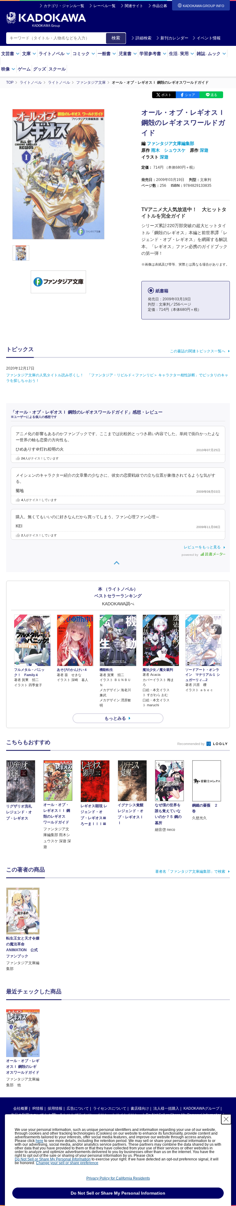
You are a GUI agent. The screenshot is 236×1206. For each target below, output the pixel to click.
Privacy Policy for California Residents (118, 1178)
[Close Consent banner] (226, 1119)
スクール (57, 68)
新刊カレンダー (174, 38)
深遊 (204, 150)
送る (213, 95)
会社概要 (20, 1108)
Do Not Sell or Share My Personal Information (53, 1159)
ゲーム (24, 68)
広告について (78, 1108)
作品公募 (159, 6)
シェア (190, 95)
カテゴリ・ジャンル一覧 (64, 6)
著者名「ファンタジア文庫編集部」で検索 (190, 871)
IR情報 (37, 1108)
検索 (116, 37)
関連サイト (134, 6)
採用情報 (55, 1108)
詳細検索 (143, 38)
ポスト (166, 95)
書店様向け (140, 1108)
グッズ (39, 68)
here (39, 1141)
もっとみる (115, 718)
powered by (190, 554)
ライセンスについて (109, 1108)
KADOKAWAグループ (201, 1108)
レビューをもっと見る (202, 547)
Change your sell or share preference (67, 1163)
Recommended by (191, 744)
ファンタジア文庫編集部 (170, 143)
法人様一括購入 (166, 1108)
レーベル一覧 (104, 6)
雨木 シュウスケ (168, 150)
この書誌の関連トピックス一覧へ (197, 351)
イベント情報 (209, 38)
